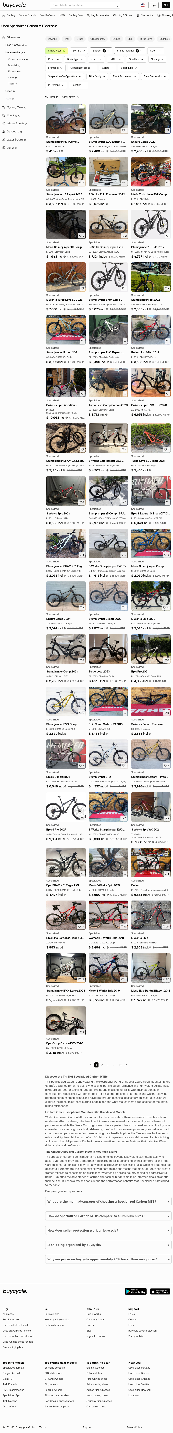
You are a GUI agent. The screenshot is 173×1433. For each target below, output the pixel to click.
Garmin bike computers (57, 1406)
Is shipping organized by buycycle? (108, 1244)
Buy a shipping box (13, 1347)
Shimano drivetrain (55, 1367)
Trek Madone (10, 1401)
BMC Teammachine (13, 1389)
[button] (54, 151)
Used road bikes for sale (16, 1325)
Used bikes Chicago (139, 1378)
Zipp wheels (51, 1384)
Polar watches (94, 1373)
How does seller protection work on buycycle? (108, 1230)
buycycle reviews (95, 1336)
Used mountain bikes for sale (18, 1336)
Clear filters (68, 96)
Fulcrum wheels (53, 1389)
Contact (132, 1319)
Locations (133, 1395)
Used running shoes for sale (18, 1341)
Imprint (87, 1427)
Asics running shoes (97, 1384)
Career (90, 1325)
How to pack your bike (57, 1319)
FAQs (131, 1314)
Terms (42, 1427)
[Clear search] (116, 5)
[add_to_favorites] (82, 130)
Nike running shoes (96, 1378)
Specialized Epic (11, 1395)
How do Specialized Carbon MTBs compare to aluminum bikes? (108, 1216)
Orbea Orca (9, 1406)
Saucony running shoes (99, 1401)
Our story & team (95, 1319)
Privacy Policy (134, 1427)
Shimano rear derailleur (57, 1395)
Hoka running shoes (97, 1395)
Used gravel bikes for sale (17, 1330)
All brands (8, 1314)
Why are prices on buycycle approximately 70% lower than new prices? (108, 1259)
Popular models (11, 1319)
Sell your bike (52, 1314)
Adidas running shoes (98, 1389)
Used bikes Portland (139, 1367)
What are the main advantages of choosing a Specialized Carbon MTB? (108, 1201)
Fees (131, 1325)
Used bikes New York (139, 1389)
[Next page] (126, 1065)
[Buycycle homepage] (14, 5)
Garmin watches (95, 1367)
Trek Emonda (10, 1384)
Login (153, 5)
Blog (88, 1330)
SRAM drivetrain (53, 1373)
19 (119, 1065)
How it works (93, 1314)
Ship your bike (136, 1336)
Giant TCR (8, 1378)
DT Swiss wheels (54, 1378)
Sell (166, 5)
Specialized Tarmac (13, 1367)
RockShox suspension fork (59, 1401)
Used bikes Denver (138, 1373)
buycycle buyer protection (142, 1330)
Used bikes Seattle (138, 1384)
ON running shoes (96, 1406)
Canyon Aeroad (11, 1373)
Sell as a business (54, 1325)
